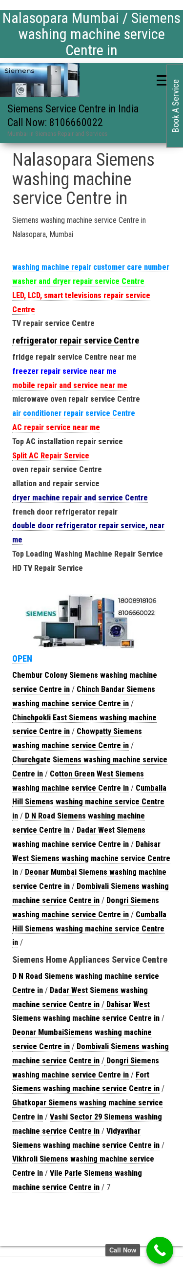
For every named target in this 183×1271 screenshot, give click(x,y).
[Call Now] (159, 1250)
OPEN (22, 658)
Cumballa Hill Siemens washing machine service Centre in (89, 802)
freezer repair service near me (64, 371)
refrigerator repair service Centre (75, 340)
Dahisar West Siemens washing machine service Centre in (91, 858)
